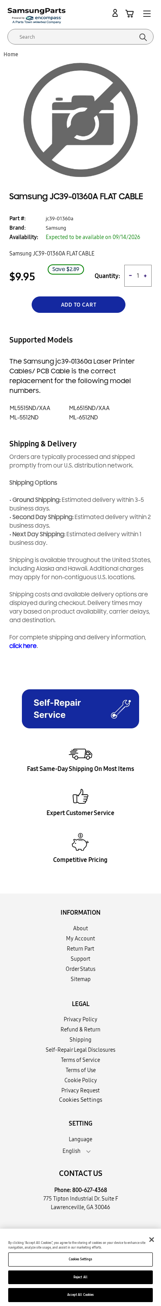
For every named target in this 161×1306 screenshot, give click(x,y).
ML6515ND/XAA (89, 408)
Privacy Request (80, 1090)
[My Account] (116, 13)
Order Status (80, 969)
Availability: (23, 237)
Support (80, 959)
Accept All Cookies (80, 1294)
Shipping (80, 1040)
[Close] (151, 1239)
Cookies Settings (80, 1259)
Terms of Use (81, 1070)
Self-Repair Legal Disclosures (80, 1050)
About (80, 928)
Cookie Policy (80, 1080)
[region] (80, 1267)
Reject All (80, 1277)
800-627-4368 (89, 1190)
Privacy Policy (80, 1019)
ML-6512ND (83, 417)
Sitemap (81, 979)
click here (23, 646)
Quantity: (107, 276)
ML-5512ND (24, 417)
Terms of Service (80, 1060)
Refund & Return (80, 1029)
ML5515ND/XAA (30, 408)
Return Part (80, 949)
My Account (80, 938)
